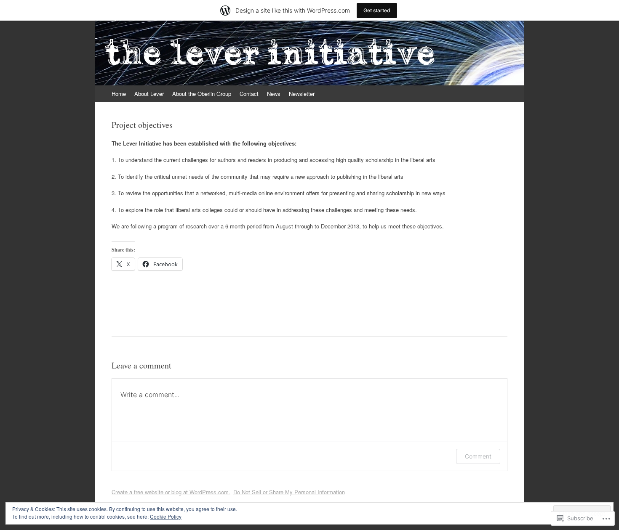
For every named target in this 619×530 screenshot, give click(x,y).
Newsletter (302, 94)
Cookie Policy (165, 516)
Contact (249, 94)
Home (119, 94)
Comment (478, 456)
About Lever (149, 94)
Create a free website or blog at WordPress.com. (171, 492)
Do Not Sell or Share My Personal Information (289, 492)
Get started (376, 10)
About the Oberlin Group (201, 94)
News (273, 94)
